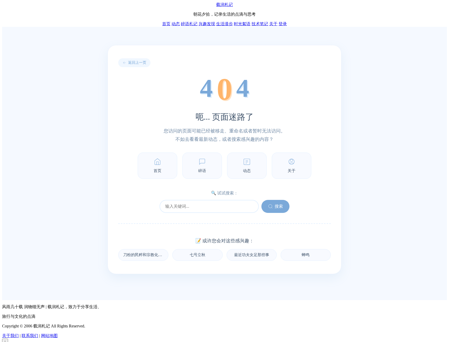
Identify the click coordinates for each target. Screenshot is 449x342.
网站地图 (49, 335)
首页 (166, 24)
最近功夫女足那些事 (251, 255)
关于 (273, 24)
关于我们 (10, 335)
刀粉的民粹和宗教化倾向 (144, 255)
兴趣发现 (207, 24)
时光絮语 (242, 24)
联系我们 (30, 335)
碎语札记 (189, 24)
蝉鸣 (305, 255)
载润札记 (224, 4)
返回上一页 (137, 63)
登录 (283, 24)
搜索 (279, 206)
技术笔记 (260, 24)
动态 (175, 24)
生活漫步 (224, 24)
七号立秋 (197, 255)
